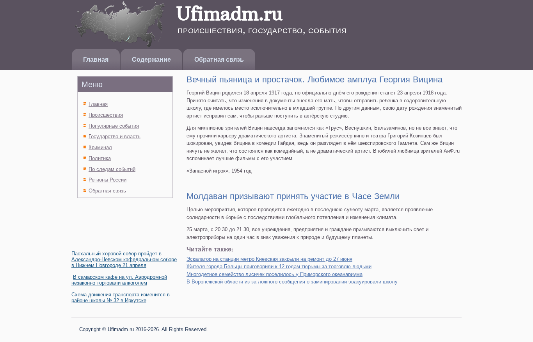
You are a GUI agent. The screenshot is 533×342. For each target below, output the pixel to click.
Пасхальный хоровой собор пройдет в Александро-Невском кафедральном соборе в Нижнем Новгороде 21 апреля (124, 259)
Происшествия (106, 115)
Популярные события (114, 126)
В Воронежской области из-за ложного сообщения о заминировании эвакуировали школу (292, 282)
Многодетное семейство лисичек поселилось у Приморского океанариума (274, 274)
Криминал (100, 147)
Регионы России (107, 180)
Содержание (151, 59)
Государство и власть (114, 136)
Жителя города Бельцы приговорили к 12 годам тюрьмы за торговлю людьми (279, 266)
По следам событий (112, 169)
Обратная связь (219, 59)
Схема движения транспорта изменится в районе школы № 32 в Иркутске (120, 297)
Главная (95, 59)
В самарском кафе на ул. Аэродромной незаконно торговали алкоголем (119, 280)
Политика (100, 158)
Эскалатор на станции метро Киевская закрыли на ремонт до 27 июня (269, 259)
